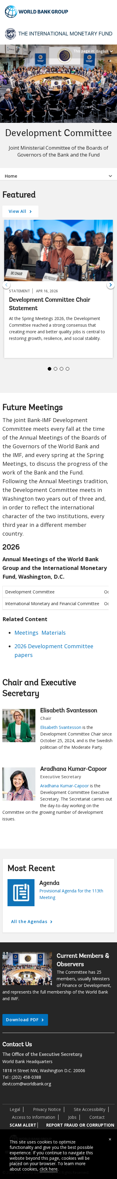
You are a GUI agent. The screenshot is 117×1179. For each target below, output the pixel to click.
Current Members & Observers (83, 960)
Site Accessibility (89, 1109)
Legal (15, 1109)
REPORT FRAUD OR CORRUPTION (80, 1125)
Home (11, 176)
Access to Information (33, 1117)
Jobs (72, 1117)
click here (49, 1169)
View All (18, 211)
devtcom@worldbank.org (26, 1084)
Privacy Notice (47, 1109)
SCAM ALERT (23, 1125)
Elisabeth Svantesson (68, 711)
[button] (111, 285)
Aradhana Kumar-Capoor (73, 769)
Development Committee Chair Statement (49, 304)
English (103, 51)
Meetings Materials (40, 632)
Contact (97, 1117)
